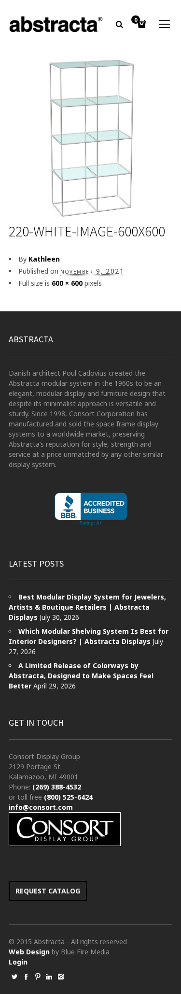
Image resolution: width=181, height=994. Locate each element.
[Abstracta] (57, 24)
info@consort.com (41, 807)
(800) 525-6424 (68, 797)
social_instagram (61, 976)
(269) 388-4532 (56, 786)
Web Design (29, 951)
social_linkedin (49, 976)
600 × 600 (67, 283)
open (164, 24)
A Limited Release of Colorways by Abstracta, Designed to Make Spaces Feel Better (81, 675)
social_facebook (26, 976)
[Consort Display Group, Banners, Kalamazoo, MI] (91, 509)
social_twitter (14, 976)
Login (18, 961)
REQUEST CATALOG (47, 890)
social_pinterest (37, 976)
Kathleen (44, 258)
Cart (135, 20)
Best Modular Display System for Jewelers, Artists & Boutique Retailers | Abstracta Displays (87, 607)
